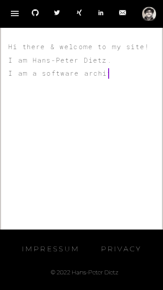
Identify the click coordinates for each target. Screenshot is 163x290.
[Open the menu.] (15, 14)
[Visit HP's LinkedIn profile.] (100, 14)
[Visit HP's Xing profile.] (79, 14)
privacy (121, 249)
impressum (51, 249)
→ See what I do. (46, 167)
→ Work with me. (43, 153)
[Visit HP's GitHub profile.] (35, 14)
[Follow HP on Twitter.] (56, 14)
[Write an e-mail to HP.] (122, 14)
